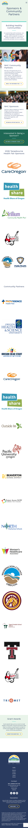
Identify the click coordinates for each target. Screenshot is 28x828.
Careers (14, 775)
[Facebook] (17, 793)
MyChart (14, 776)
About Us (14, 770)
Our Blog (14, 773)
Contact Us (14, 789)
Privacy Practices (15, 824)
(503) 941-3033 (14, 788)
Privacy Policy (8, 824)
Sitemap (3, 824)
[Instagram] (14, 793)
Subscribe (13, 806)
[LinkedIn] (11, 793)
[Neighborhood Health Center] (5, 3)
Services (14, 771)
